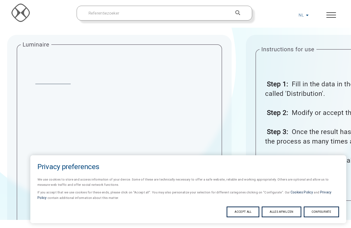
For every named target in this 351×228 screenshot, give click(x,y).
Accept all (242, 211)
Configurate (321, 211)
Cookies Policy (302, 192)
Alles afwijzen (281, 211)
